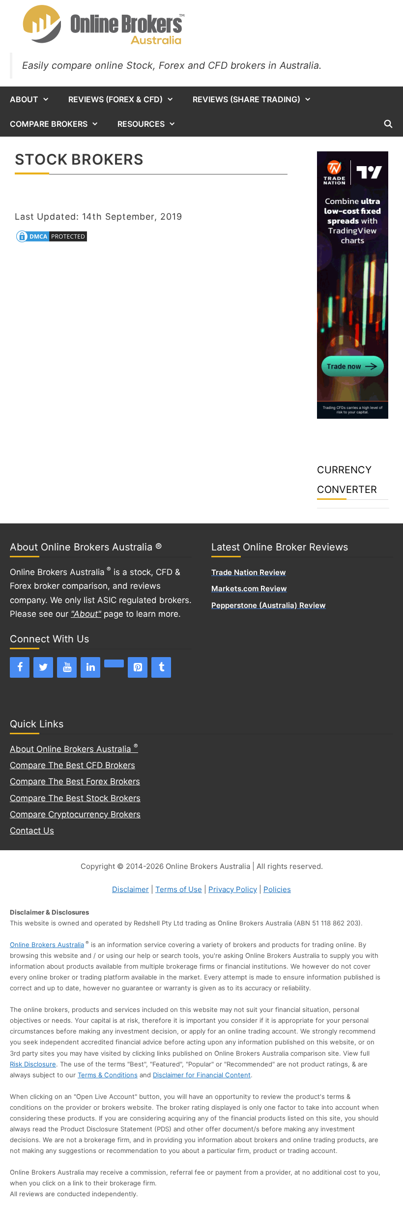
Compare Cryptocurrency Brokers (75, 814)
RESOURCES (141, 124)
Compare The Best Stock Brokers (75, 798)
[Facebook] (19, 667)
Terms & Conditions (108, 1075)
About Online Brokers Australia (74, 749)
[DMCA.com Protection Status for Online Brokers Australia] (51, 240)
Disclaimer (130, 889)
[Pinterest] (137, 667)
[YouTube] (67, 667)
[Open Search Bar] (388, 124)
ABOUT (24, 99)
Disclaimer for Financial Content (202, 1075)
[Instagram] (114, 663)
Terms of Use (178, 889)
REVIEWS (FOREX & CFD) (115, 99)
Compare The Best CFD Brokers (72, 765)
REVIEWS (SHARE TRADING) (246, 99)
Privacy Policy (232, 889)
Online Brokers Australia (47, 945)
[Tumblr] (161, 667)
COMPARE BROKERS (48, 124)
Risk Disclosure (33, 1064)
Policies (277, 889)
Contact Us (32, 830)
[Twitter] (43, 667)
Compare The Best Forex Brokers (75, 781)
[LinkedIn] (90, 667)
